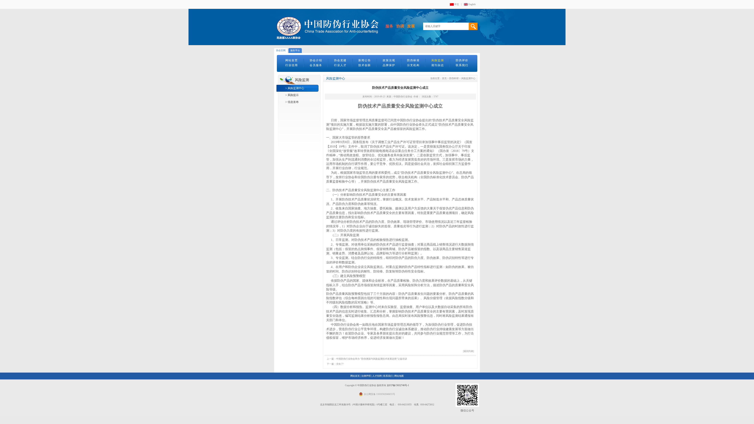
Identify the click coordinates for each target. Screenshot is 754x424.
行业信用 (291, 65)
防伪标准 (413, 60)
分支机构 (413, 65)
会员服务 (316, 65)
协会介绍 (316, 60)
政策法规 (389, 60)
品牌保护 (389, 65)
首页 (444, 78)
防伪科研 (454, 78)
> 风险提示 (292, 95)
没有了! (340, 364)
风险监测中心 (468, 78)
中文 (456, 4)
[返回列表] (468, 351)
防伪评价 (462, 60)
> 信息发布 (292, 102)
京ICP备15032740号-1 (398, 385)
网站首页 (291, 60)
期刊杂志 (437, 65)
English (472, 4)
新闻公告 (364, 60)
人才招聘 (377, 376)
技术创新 (364, 65)
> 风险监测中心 (294, 88)
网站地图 (399, 376)
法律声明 (366, 376)
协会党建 (340, 60)
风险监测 (437, 60)
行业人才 (340, 65)
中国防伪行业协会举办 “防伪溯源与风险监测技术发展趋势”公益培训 (371, 358)
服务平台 (295, 50)
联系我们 (462, 65)
